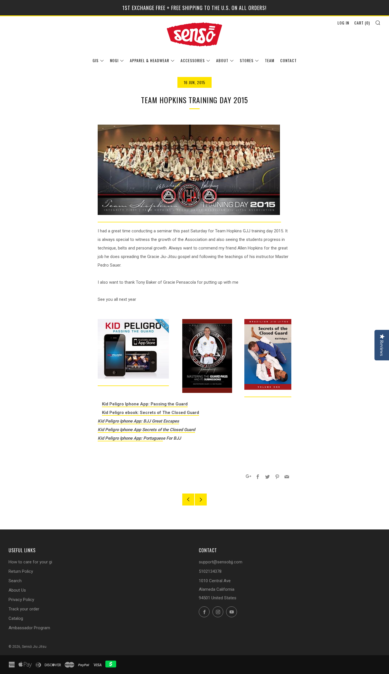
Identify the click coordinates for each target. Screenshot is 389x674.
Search (15, 580)
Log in (343, 23)
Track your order (24, 609)
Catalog (16, 618)
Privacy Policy (21, 599)
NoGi (114, 60)
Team (269, 60)
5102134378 (210, 571)
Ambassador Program (29, 627)
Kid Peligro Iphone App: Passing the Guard (145, 404)
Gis (96, 60)
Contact (288, 60)
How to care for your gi (30, 562)
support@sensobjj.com (220, 562)
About (222, 60)
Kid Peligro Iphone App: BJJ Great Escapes (138, 421)
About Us (17, 590)
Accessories (193, 60)
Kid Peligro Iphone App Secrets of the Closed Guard (146, 429)
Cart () (362, 23)
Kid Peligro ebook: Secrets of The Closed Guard (150, 412)
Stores (246, 60)
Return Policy (21, 571)
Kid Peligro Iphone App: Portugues (130, 438)
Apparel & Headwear (149, 60)
